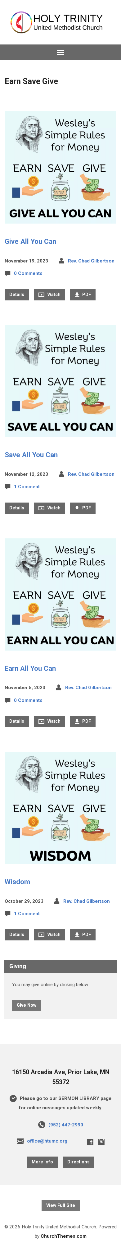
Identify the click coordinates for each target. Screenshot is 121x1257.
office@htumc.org (47, 1141)
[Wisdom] (61, 859)
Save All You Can (31, 455)
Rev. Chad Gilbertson (91, 261)
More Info (42, 1162)
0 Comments (28, 273)
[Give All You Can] (61, 219)
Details (16, 294)
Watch (53, 294)
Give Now (26, 1005)
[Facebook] (90, 1142)
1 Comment (27, 486)
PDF (86, 294)
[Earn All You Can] (61, 645)
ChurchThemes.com (64, 1236)
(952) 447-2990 (65, 1125)
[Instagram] (101, 1142)
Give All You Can (30, 241)
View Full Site (60, 1205)
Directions (78, 1162)
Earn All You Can (30, 668)
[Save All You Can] (61, 432)
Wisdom (17, 882)
